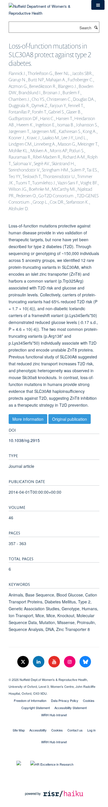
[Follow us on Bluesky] (85, 662)
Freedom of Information (30, 700)
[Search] (96, 27)
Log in (91, 730)
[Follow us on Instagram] (70, 662)
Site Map (19, 730)
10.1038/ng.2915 (24, 440)
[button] (98, 5)
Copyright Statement (35, 707)
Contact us (75, 730)
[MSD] (54, 674)
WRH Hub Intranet (54, 715)
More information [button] (27, 419)
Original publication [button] (69, 419)
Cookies (88, 700)
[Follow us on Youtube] (54, 662)
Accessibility (38, 730)
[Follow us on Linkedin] (39, 662)
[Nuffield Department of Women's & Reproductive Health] (46, 7)
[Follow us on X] (23, 662)
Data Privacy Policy (64, 700)
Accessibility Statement (70, 707)
